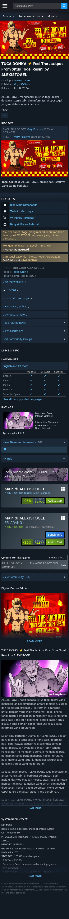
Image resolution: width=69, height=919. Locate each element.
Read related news (14, 322)
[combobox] (37, 6)
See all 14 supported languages (23, 399)
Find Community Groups (17, 339)
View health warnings (16, 298)
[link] (33, 501)
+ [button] (5, 115)
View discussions (13, 330)
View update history (15, 314)
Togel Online (9, 181)
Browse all (57, 557)
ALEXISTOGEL (22, 80)
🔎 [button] (63, 597)
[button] (8, 16)
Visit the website (13, 281)
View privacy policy (15, 306)
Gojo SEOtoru (22, 84)
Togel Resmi (47, 526)
